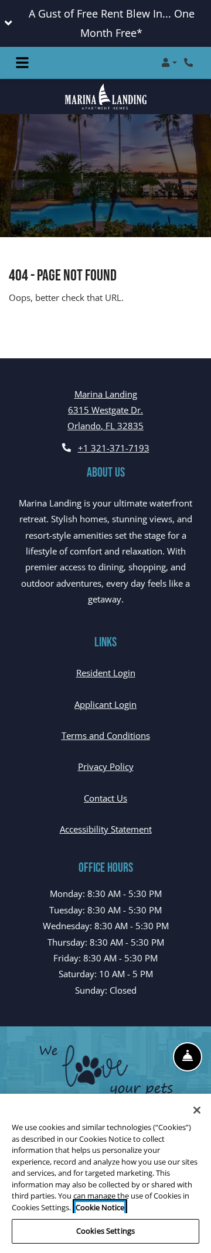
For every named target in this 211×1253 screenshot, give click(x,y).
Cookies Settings (105, 1230)
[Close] (197, 1110)
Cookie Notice (100, 1207)
